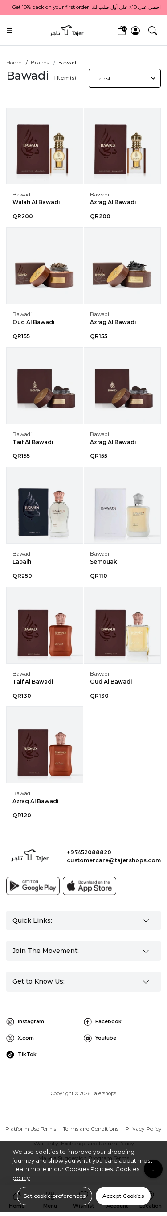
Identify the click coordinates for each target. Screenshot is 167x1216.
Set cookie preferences (55, 1195)
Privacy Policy (143, 1128)
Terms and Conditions (90, 1128)
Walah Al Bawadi (36, 202)
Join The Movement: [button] (45, 951)
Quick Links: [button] (32, 920)
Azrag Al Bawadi (113, 202)
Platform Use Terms (30, 1128)
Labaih (21, 561)
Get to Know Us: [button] (38, 981)
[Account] (135, 31)
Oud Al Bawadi (33, 322)
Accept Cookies (123, 1195)
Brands (40, 63)
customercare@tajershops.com (114, 860)
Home (13, 63)
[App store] (89, 886)
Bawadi (22, 194)
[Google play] (33, 886)
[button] (152, 30)
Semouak (103, 561)
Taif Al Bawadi (32, 442)
